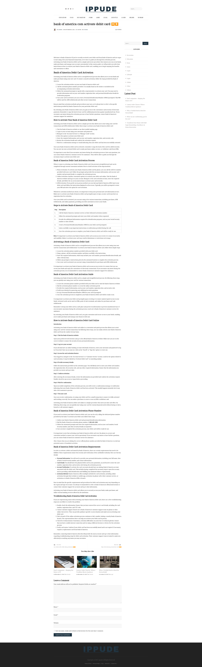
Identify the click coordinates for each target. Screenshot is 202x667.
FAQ (102, 663)
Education (62, 17)
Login (123, 17)
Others (86, 29)
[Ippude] (101, 646)
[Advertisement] (87, 45)
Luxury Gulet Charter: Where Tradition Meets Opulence (85, 571)
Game (98, 17)
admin (60, 29)
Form (90, 17)
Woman (140, 17)
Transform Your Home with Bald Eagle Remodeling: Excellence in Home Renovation (136, 125)
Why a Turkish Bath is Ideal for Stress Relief (135, 112)
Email (56, 615)
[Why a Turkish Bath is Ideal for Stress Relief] (109, 562)
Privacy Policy (96, 663)
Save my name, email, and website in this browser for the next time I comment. (79, 631)
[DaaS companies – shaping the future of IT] (64, 562)
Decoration (81, 17)
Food (71, 17)
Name (56, 607)
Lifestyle (114, 17)
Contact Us (113, 663)
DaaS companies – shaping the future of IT (135, 100)
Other (128, 86)
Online (131, 17)
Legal (105, 17)
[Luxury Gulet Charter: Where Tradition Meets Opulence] (86, 562)
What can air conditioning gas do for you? (136, 118)
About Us (107, 663)
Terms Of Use (88, 663)
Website (56, 623)
